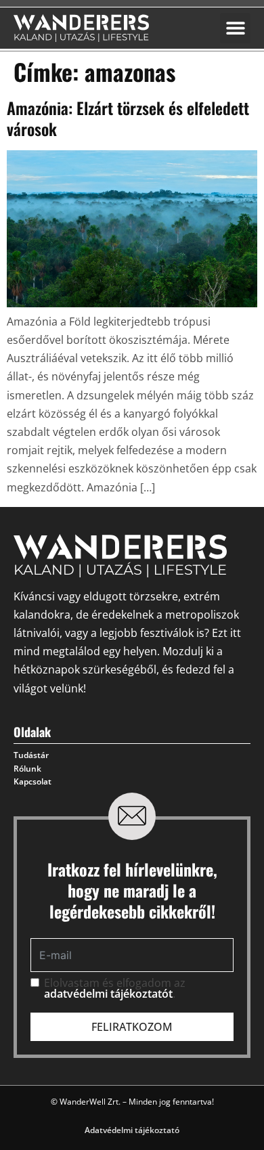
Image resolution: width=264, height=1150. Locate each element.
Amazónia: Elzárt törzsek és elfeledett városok (128, 118)
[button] (235, 28)
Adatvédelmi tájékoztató (132, 1130)
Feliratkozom (132, 1026)
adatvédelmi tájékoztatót (108, 993)
